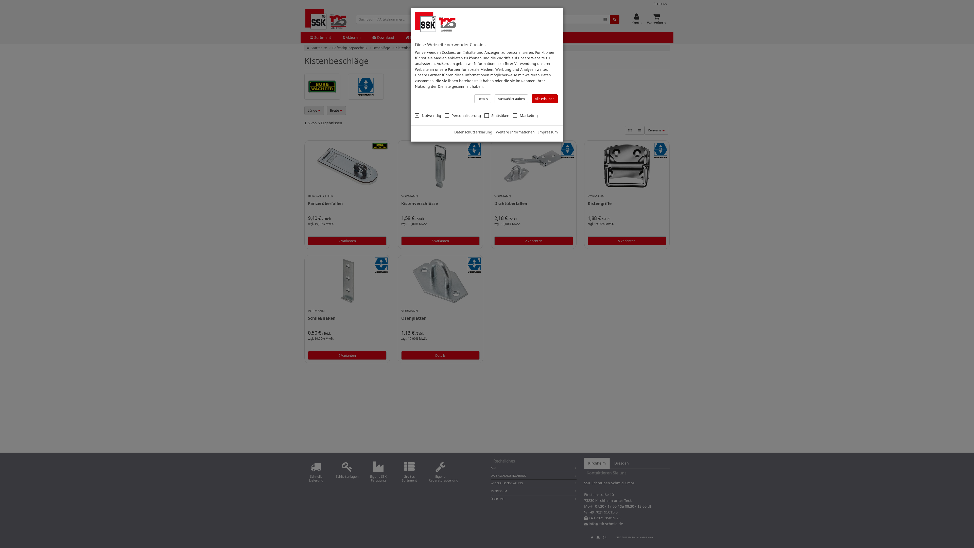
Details (483, 98)
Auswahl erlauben (511, 98)
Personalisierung (466, 115)
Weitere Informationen (515, 132)
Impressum (548, 132)
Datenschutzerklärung (473, 132)
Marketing (529, 115)
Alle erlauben (544, 98)
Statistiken (500, 115)
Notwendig (431, 115)
